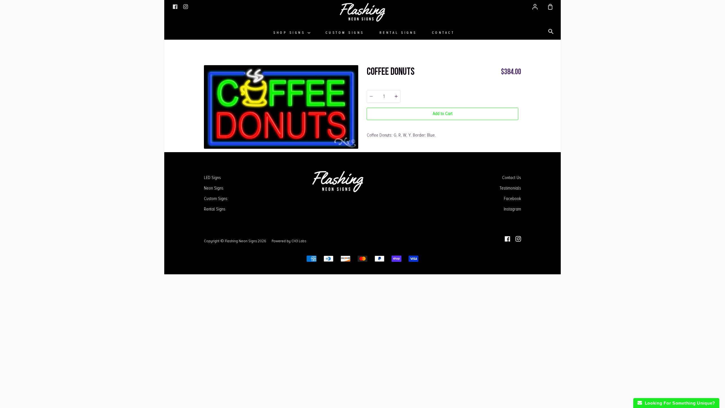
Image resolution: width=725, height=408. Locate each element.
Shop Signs (290, 33)
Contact (443, 33)
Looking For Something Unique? (678, 403)
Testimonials (510, 188)
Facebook (512, 198)
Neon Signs (213, 188)
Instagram (512, 209)
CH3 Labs (298, 240)
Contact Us (511, 177)
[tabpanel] (281, 107)
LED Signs (212, 177)
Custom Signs (345, 33)
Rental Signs (398, 33)
